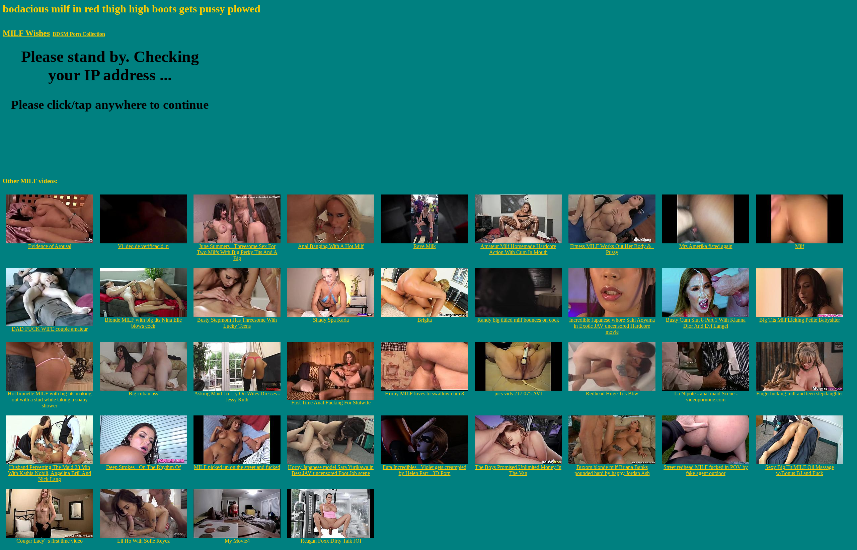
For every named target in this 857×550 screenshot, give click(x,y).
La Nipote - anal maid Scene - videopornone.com (705, 396)
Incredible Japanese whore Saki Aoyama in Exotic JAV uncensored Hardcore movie (612, 326)
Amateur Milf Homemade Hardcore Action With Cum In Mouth (518, 249)
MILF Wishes (26, 33)
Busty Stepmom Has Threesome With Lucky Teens (237, 323)
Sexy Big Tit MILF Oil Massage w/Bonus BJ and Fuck (799, 470)
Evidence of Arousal (49, 246)
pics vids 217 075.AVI (518, 393)
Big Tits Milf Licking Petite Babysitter (799, 320)
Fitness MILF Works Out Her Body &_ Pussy (612, 249)
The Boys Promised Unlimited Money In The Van (518, 470)
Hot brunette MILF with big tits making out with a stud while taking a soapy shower (49, 399)
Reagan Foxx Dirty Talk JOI (331, 541)
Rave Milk (424, 246)
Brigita (424, 320)
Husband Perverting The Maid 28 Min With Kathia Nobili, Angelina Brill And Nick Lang (49, 473)
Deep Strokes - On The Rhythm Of (143, 467)
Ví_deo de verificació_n (143, 246)
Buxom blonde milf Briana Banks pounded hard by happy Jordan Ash (612, 470)
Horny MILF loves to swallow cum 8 (424, 393)
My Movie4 (237, 541)
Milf (799, 246)
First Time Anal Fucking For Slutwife (331, 402)
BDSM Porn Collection (79, 34)
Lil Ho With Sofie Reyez (143, 541)
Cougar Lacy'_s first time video (49, 541)
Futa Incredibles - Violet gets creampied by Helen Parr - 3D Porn (424, 470)
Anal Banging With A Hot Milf (331, 246)
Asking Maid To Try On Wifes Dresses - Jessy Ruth (237, 396)
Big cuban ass (143, 393)
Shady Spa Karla (331, 320)
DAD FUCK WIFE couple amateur (50, 329)
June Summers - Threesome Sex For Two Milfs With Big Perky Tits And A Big (237, 252)
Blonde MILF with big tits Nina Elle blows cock (143, 323)
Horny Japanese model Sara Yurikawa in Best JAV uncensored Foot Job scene (331, 470)
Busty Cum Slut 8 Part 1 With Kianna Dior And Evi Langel (706, 323)
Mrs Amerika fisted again (705, 246)
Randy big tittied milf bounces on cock (518, 320)
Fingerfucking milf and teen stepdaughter (799, 393)
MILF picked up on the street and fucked (237, 467)
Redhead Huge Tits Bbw (612, 393)
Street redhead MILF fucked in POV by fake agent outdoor (706, 470)
